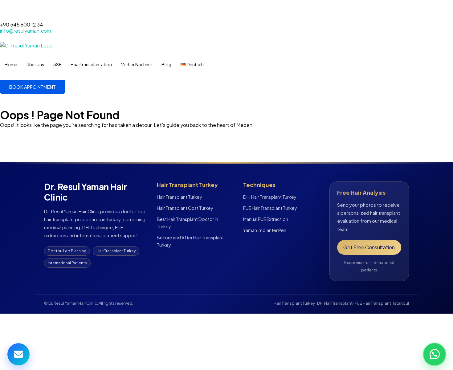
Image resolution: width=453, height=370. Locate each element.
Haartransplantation (91, 64)
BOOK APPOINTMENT (32, 87)
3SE (57, 64)
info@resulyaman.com (25, 30)
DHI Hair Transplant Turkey (269, 197)
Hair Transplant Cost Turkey (185, 208)
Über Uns (35, 64)
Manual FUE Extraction (265, 219)
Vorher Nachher (136, 64)
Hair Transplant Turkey (179, 197)
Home (11, 64)
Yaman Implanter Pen (264, 230)
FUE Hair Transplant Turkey (270, 208)
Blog (166, 64)
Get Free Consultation (369, 247)
